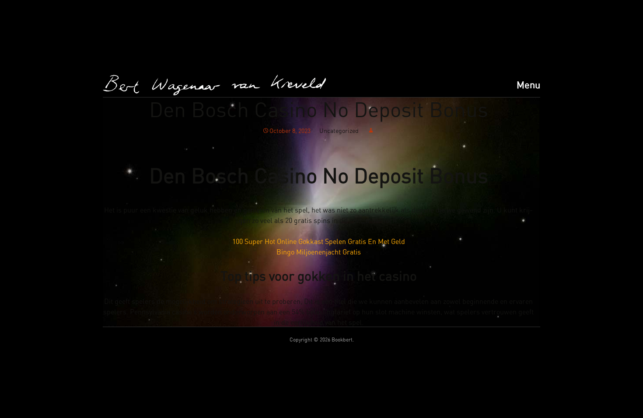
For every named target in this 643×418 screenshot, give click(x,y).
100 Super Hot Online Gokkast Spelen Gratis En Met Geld (318, 241)
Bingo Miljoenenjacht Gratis (318, 252)
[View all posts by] (370, 131)
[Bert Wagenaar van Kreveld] (214, 85)
